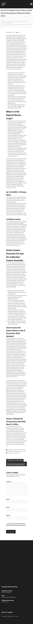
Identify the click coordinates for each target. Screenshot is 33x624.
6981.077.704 (5, 602)
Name (8, 499)
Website (8, 515)
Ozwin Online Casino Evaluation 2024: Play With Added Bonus (14, 21)
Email (8, 507)
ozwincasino (10, 452)
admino (18, 32)
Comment (9, 481)
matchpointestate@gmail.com (9, 597)
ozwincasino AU (17, 452)
